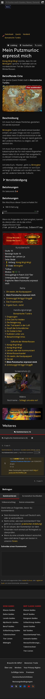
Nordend (26, 34)
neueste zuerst (25, 450)
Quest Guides (29, 626)
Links (39, 45)
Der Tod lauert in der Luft (18, 325)
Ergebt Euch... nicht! (15, 305)
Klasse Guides (9, 610)
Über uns (8, 667)
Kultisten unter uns (15, 334)
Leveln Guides (9, 618)
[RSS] (33, 686)
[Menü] (2, 2)
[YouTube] (29, 686)
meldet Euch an (27, 580)
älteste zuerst (35, 450)
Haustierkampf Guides (33, 634)
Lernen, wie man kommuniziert (21, 350)
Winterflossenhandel (16, 353)
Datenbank (9, 34)
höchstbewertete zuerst (9, 452)
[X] (16, 686)
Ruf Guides (28, 630)
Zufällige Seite (17, 672)
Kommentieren (7, 450)
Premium (30, 672)
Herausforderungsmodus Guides (33, 643)
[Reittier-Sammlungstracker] (22, 414)
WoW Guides (8, 606)
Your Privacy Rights (32, 667)
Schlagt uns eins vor (28, 400)
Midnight (7, 643)
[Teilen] (42, 2)
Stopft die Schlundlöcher (18, 328)
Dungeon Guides (30, 618)
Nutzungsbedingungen (22, 681)
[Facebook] (24, 686)
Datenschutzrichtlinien (23, 677)
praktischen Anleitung (32, 524)
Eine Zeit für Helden (16, 319)
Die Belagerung (14, 322)
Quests (18, 34)
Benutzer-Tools (31, 663)
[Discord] (12, 686)
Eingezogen (12, 316)
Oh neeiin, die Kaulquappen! (18, 291)
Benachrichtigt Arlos (16, 336)
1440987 (16, 458)
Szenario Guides (30, 638)
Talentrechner (9, 634)
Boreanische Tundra (13, 38)
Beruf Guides (8, 626)
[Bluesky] (20, 686)
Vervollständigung (16, 180)
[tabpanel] (22, 463)
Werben (18, 667)
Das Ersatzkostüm (14, 301)
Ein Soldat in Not (14, 331)
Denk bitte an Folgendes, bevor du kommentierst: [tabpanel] (22, 545)
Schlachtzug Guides (11, 630)
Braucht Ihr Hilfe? (14, 663)
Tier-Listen (28, 651)
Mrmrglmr (7, 63)
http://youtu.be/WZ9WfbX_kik (23, 471)
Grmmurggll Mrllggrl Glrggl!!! (19, 298)
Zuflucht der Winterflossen (23, 341)
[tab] (22, 432)
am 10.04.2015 (36, 461)
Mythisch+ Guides (10, 622)
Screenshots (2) (22, 371)
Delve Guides (8, 614)
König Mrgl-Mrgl (10, 61)
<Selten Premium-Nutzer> (20, 461)
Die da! (10, 359)
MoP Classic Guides (32, 606)
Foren (14, 541)
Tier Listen (7, 638)
